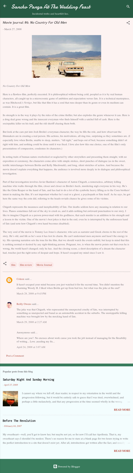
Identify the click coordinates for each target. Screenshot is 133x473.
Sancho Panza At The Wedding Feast (50, 7)
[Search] (128, 7)
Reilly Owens (24, 304)
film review (26, 264)
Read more (122, 410)
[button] (128, 23)
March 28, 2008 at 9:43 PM (31, 293)
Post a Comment (15, 355)
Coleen (20, 279)
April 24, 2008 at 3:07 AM (31, 347)
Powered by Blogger (68, 466)
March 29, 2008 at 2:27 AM (32, 322)
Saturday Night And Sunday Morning (28, 379)
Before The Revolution (19, 420)
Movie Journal (44, 264)
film (13, 264)
